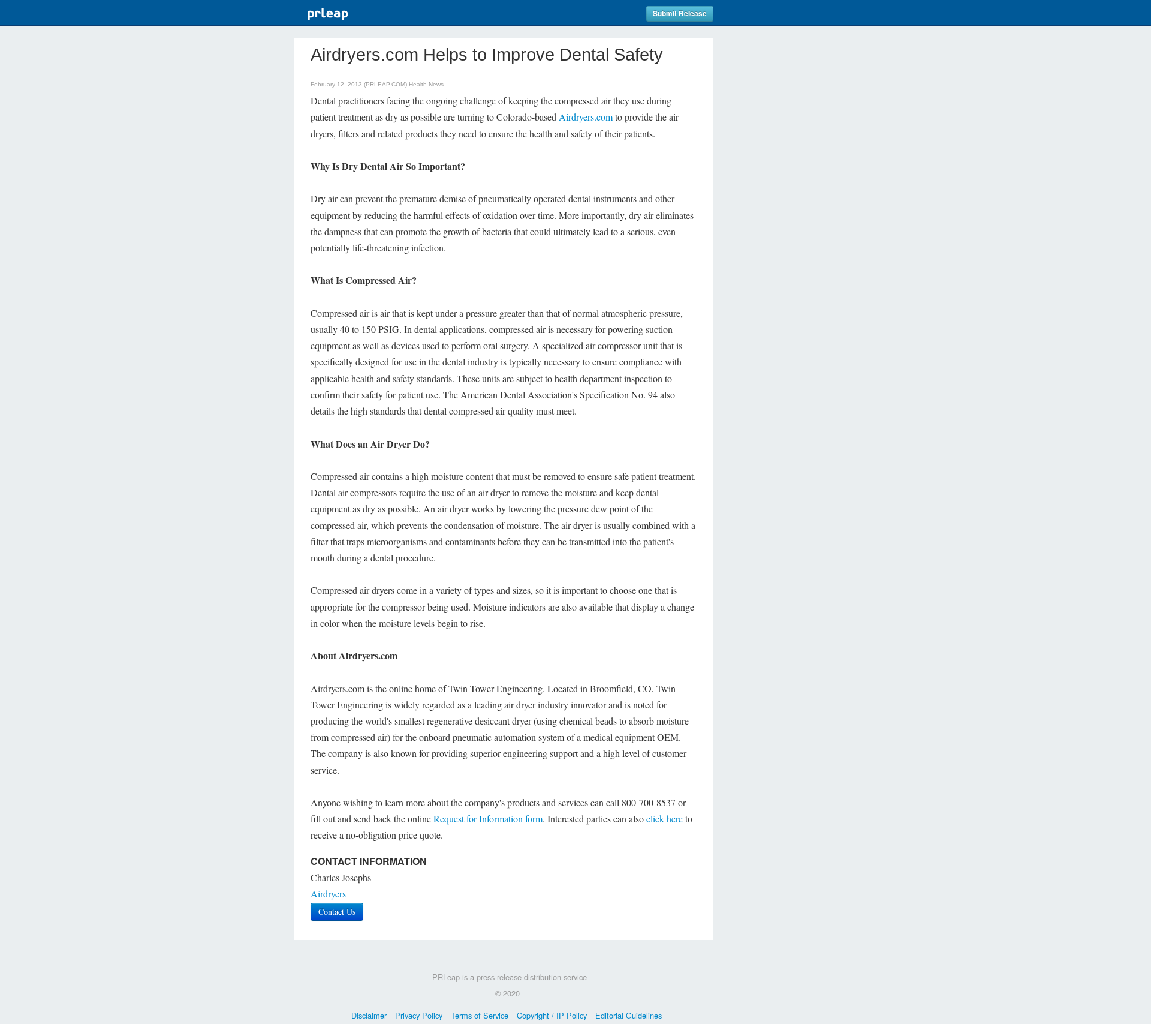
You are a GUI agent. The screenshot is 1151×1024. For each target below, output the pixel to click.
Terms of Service (479, 1015)
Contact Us (336, 911)
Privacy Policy (418, 1015)
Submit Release (680, 13)
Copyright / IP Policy (552, 1015)
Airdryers (328, 893)
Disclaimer (369, 1015)
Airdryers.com (586, 116)
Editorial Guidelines (628, 1015)
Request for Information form (488, 818)
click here (664, 818)
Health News (426, 84)
